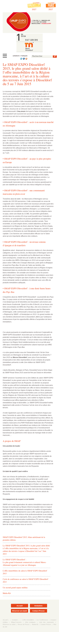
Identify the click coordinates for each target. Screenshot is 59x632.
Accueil (20, 606)
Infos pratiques (30, 622)
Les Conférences (42, 620)
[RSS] (26, 59)
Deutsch (16, 56)
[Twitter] (21, 59)
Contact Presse (38, 611)
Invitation (15, 620)
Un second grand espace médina (15, 587)
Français (24, 56)
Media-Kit (7, 593)
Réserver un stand (19, 611)
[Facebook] (23, 59)
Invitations (38, 606)
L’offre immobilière (28, 620)
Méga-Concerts (16, 622)
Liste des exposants (46, 622)
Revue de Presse (24, 624)
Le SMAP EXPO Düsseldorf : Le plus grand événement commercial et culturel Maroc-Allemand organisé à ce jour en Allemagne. (24, 562)
